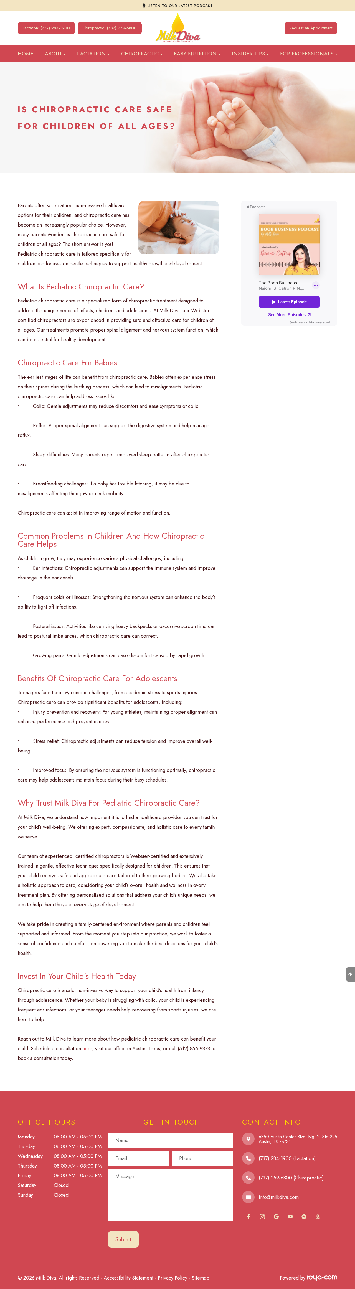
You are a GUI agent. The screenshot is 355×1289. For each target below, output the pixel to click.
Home (26, 53)
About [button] (53, 53)
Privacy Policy (172, 1278)
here (87, 1048)
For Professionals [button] (307, 53)
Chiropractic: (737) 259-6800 (110, 28)
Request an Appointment (311, 28)
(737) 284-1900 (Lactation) (287, 1158)
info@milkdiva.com (279, 1197)
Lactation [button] (91, 53)
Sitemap (200, 1278)
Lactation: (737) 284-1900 (46, 28)
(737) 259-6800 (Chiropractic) (291, 1177)
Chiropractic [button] (140, 53)
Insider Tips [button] (248, 53)
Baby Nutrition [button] (195, 53)
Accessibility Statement (128, 1278)
